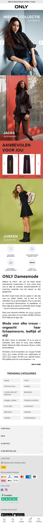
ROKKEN (27, 412)
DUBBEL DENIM (10, 400)
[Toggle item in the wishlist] (16, 156)
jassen (4, 315)
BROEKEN (28, 392)
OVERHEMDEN (29, 418)
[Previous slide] (2, 43)
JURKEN (7, 418)
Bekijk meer (36, 364)
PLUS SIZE (8, 406)
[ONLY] (21, 7)
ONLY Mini (6, 354)
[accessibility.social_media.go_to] (2, 490)
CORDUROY (28, 406)
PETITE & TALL (10, 386)
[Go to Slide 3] (25, 71)
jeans (36, 312)
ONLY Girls (6, 356)
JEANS (6, 380)
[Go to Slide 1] (17, 71)
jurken (31, 312)
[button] (10, 164)
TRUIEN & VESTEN (31, 400)
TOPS (26, 380)
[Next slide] (41, 43)
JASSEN (27, 386)
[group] (10, 166)
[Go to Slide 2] (21, 71)
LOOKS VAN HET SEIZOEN (10, 393)
